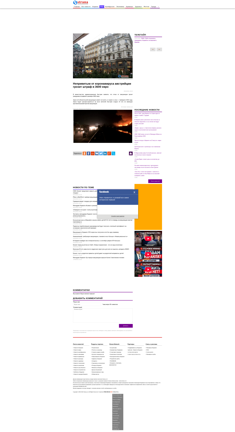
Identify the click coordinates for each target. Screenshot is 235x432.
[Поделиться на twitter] (101, 153)
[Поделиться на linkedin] (105, 153)
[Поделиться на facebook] (88, 153)
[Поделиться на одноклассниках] (84, 153)
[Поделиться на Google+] (109, 153)
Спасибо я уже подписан (117, 216)
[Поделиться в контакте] (97, 153)
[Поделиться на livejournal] (113, 153)
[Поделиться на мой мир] (93, 153)
